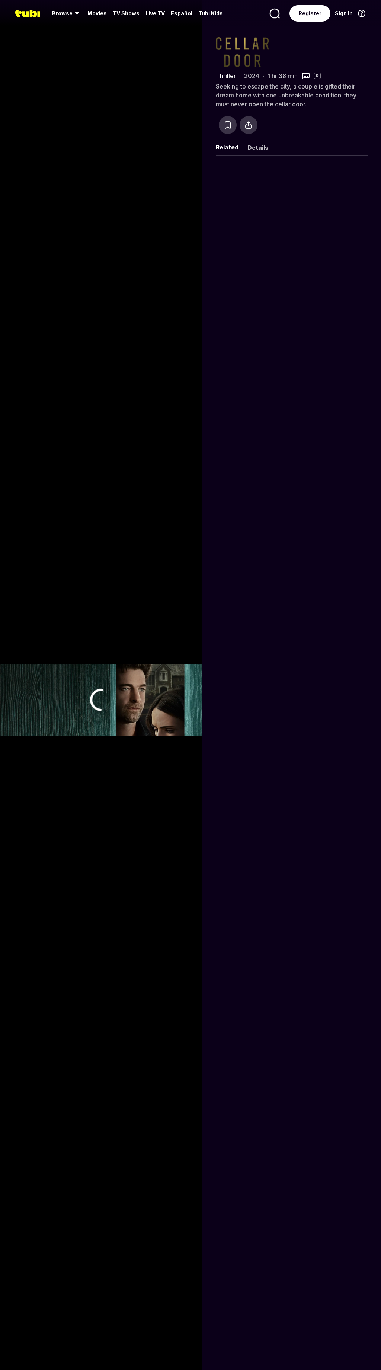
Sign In (344, 13)
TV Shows (126, 13)
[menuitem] (67, 13)
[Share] (248, 125)
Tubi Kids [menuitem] (210, 13)
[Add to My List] (228, 125)
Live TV (155, 13)
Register (309, 13)
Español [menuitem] (181, 13)
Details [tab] (257, 147)
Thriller (226, 76)
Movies (97, 13)
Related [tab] (227, 147)
